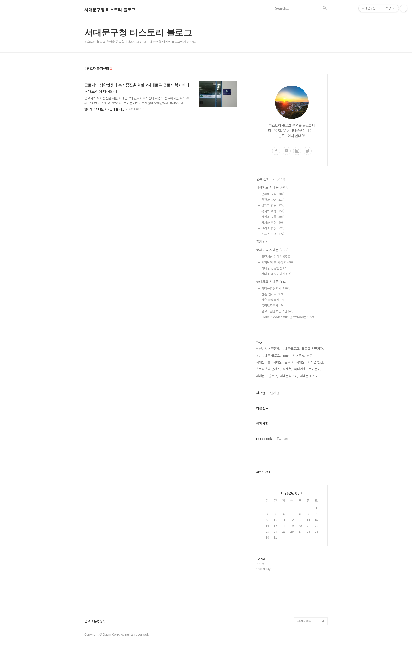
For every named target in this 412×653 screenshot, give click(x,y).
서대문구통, (263, 362)
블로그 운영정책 (94, 621)
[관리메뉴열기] (403, 8)
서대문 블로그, (271, 355)
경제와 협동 (272, 205)
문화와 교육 (272, 194)
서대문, (301, 362)
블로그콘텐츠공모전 (277, 311)
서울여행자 (305, 575)
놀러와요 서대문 (271, 281)
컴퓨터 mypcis (307, 568)
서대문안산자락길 (275, 288)
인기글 (274, 392)
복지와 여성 (272, 211)
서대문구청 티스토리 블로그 (109, 9)
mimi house (306, 598)
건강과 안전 (272, 228)
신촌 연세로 (272, 294)
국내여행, (300, 369)
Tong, (287, 355)
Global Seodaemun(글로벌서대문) (287, 317)
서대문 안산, (316, 362)
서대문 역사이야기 (276, 273)
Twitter (282, 438)
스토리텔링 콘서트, (268, 369)
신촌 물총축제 (273, 299)
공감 (300, 560)
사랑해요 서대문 (272, 187)
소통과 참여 (272, 234)
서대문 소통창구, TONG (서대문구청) (310, 549)
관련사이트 (304, 621)
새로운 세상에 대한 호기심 (312, 610)
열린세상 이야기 (275, 256)
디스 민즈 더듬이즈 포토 (312, 587)
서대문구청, (272, 348)
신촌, (310, 355)
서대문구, (315, 369)
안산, (259, 348)
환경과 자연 (272, 199)
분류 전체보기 (270, 179)
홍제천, (287, 369)
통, (258, 355)
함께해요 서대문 (272, 249)
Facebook (264, 438)
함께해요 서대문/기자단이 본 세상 (104, 109)
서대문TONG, (309, 375)
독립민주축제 (273, 305)
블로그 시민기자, (313, 348)
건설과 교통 (272, 216)
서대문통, (299, 355)
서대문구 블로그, (267, 375)
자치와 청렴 (272, 222)
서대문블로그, (291, 348)
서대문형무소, (289, 375)
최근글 (260, 392)
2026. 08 (291, 492)
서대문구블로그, (283, 362)
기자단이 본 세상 (277, 262)
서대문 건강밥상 (274, 268)
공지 (262, 241)
